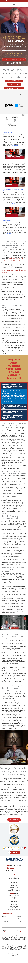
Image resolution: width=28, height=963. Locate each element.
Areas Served (19, 921)
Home (4, 916)
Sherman (13, 931)
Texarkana (17, 931)
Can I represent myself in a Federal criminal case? (12, 411)
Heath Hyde (12, 258)
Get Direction (14, 882)
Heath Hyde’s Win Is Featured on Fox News (13, 161)
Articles (18, 919)
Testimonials (19, 916)
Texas (3, 931)
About (4, 919)
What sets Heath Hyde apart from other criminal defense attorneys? (12, 417)
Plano (8, 931)
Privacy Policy (14, 958)
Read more (15, 145)
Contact (18, 923)
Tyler (10, 931)
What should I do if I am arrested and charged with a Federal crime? (12, 386)
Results (5, 923)
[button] (14, 4)
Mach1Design (24, 958)
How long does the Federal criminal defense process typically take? (14, 406)
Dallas (5, 931)
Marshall (21, 931)
